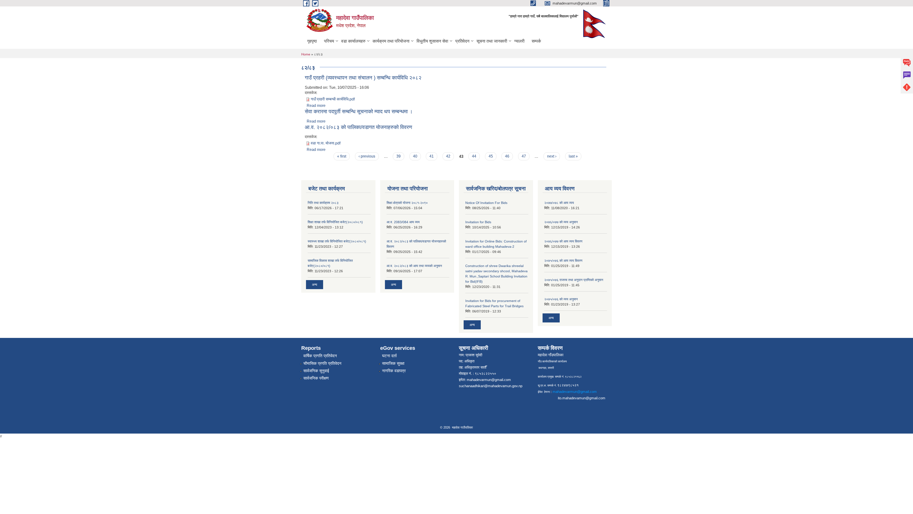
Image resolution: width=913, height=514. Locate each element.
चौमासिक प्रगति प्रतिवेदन (322, 363)
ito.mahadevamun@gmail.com (581, 398)
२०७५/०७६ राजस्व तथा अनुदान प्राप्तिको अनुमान (573, 280)
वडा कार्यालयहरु (353, 41)
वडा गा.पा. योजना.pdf (325, 143)
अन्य (314, 285)
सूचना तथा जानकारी (491, 41)
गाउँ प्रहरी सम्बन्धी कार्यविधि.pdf (333, 99)
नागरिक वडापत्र (394, 371)
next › (551, 156)
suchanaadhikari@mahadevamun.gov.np (490, 386)
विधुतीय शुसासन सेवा (432, 41)
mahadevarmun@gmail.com (489, 380)
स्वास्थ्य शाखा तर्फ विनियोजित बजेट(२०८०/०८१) (337, 241)
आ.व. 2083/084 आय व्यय (403, 222)
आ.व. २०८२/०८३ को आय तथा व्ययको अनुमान (414, 266)
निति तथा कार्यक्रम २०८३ (323, 203)
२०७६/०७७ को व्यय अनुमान (561, 222)
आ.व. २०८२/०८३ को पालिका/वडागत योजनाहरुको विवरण (358, 127)
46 (507, 156)
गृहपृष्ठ (312, 41)
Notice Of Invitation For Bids (486, 203)
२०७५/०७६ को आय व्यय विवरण (563, 260)
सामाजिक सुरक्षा (393, 363)
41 (431, 156)
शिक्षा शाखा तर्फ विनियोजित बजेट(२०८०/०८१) (335, 222)
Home (305, 54)
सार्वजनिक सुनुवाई (316, 371)
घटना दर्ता (389, 356)
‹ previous (367, 156)
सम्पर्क (536, 41)
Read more (316, 106)
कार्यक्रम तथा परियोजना (391, 41)
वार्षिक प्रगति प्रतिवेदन (320, 356)
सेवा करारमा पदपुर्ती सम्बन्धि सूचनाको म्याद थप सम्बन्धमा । (359, 111)
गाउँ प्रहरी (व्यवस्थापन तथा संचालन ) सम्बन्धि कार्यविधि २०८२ (363, 78)
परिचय (329, 41)
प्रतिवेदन (462, 41)
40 (415, 156)
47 (524, 156)
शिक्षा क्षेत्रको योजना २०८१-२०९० (407, 203)
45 (491, 156)
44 (474, 156)
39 (398, 156)
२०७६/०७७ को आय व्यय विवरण (563, 241)
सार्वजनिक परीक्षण (316, 378)
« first (341, 156)
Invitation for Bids (478, 222)
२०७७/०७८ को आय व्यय (559, 203)
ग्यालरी (519, 41)
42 (448, 156)
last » (573, 156)
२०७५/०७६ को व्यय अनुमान (561, 299)
